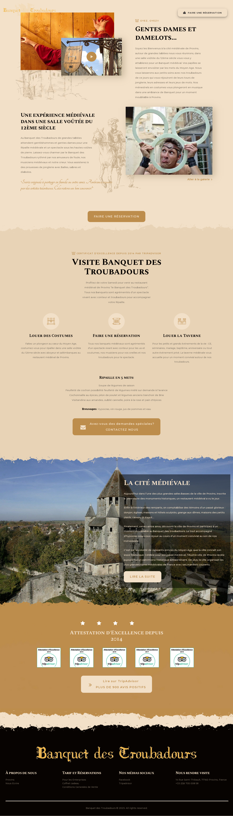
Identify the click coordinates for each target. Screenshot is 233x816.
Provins (10, 779)
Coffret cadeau (70, 783)
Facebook (124, 779)
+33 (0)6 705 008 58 (187, 783)
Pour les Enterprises (74, 779)
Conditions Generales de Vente (80, 787)
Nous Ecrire (12, 783)
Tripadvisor (125, 783)
